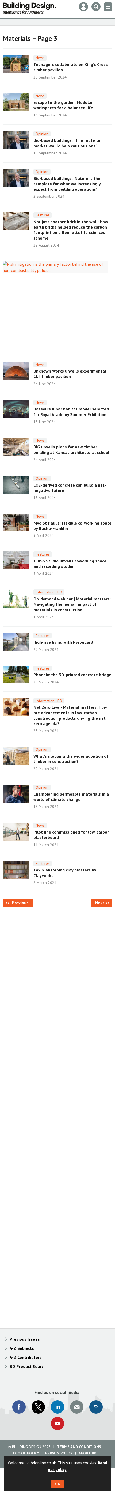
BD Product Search (28, 1366)
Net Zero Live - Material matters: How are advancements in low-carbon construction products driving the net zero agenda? (70, 715)
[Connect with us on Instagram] (96, 1407)
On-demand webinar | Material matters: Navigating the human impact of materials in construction (72, 604)
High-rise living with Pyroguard (63, 642)
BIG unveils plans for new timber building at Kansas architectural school (71, 449)
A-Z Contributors (26, 1357)
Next (103, 902)
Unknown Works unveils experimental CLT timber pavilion (69, 373)
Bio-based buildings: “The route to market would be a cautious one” (66, 143)
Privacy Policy (58, 1453)
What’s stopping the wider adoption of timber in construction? (70, 758)
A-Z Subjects (22, 1348)
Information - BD (49, 592)
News (40, 57)
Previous (22, 902)
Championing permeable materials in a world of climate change (71, 796)
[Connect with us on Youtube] (57, 1423)
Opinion (42, 133)
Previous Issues (25, 1339)
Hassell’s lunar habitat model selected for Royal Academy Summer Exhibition (71, 411)
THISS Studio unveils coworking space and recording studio (69, 563)
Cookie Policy (26, 1453)
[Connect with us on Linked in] (57, 1407)
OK (57, 1483)
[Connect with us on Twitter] (38, 1407)
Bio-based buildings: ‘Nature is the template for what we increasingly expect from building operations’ (67, 184)
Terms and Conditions (79, 1446)
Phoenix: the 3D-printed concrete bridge (72, 674)
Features (42, 215)
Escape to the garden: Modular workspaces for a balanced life (63, 105)
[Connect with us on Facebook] (19, 1407)
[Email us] (77, 1407)
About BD (87, 1453)
